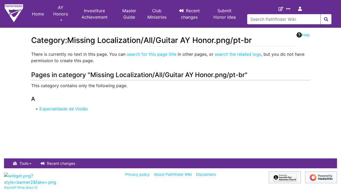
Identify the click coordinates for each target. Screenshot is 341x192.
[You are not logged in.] (301, 8)
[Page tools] (289, 8)
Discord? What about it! (20, 187)
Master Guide (129, 14)
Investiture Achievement (95, 14)
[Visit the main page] (13, 14)
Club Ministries (157, 14)
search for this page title (151, 54)
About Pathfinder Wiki (173, 174)
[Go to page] (325, 19)
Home (38, 14)
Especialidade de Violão (63, 108)
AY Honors (60, 11)
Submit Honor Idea (224, 14)
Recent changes (190, 14)
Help (306, 35)
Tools (24, 163)
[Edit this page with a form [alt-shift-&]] (282, 8)
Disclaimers (206, 174)
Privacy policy (137, 174)
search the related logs (238, 54)
